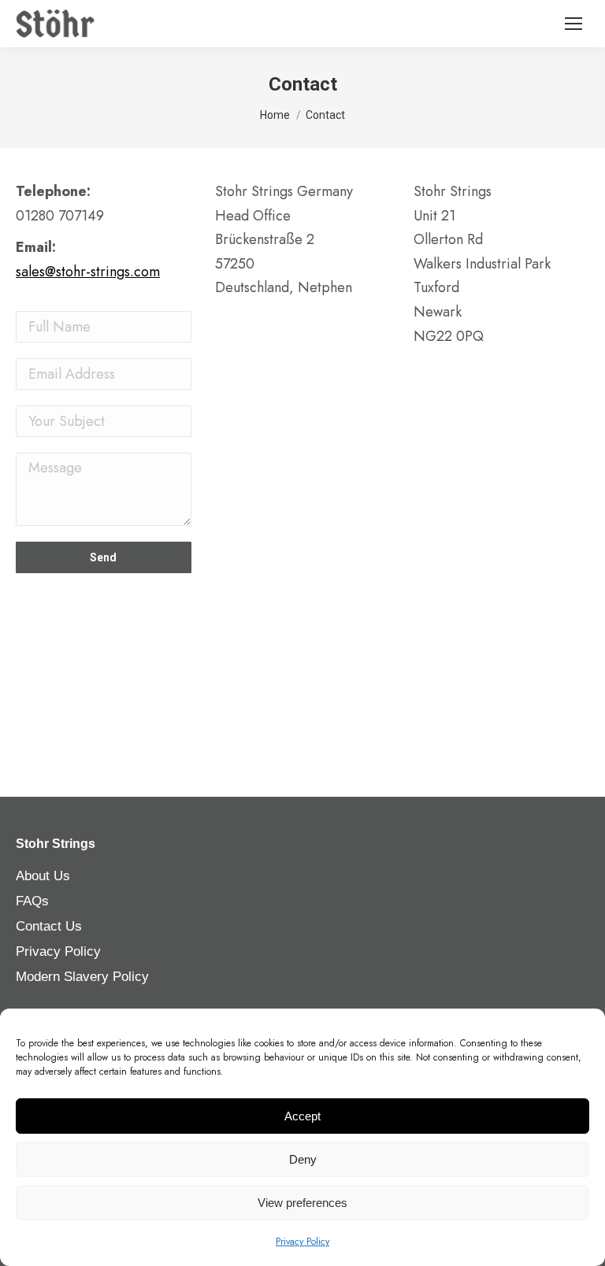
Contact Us (49, 926)
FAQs (32, 901)
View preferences (302, 1202)
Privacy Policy (302, 1242)
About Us (43, 875)
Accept (302, 1116)
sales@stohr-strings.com (88, 271)
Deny (303, 1159)
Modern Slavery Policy (82, 976)
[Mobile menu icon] (573, 23)
